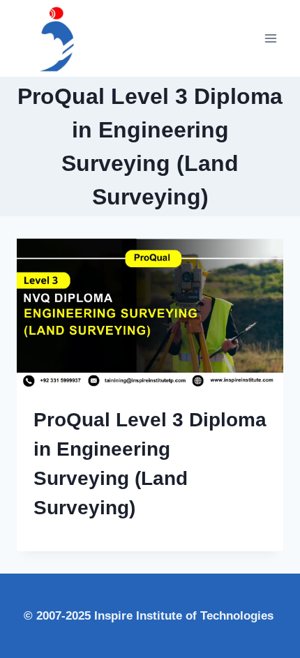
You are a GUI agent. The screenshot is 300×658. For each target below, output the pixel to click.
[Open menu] (270, 38)
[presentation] (150, 314)
